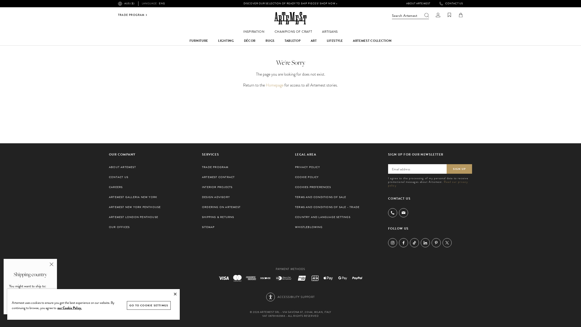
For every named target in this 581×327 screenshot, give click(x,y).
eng (153, 3)
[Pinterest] (436, 242)
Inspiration (254, 31)
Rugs (270, 40)
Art (314, 40)
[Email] (403, 213)
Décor (250, 40)
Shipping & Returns (218, 217)
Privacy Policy (307, 167)
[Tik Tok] (414, 242)
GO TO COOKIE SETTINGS (148, 305)
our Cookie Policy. (69, 307)
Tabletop (293, 40)
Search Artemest (404, 15)
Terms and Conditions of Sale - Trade (327, 207)
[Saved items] (449, 15)
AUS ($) (129, 3)
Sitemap (208, 227)
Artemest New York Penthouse (135, 207)
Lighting (226, 40)
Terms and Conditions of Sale (320, 197)
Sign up (459, 169)
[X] (447, 242)
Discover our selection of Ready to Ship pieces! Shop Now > (290, 3)
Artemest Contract (218, 177)
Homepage (274, 85)
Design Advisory (216, 197)
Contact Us (454, 3)
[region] (93, 304)
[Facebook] (403, 242)
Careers (116, 187)
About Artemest (418, 3)
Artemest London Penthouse (133, 217)
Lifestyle (335, 40)
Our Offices (119, 227)
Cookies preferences (313, 187)
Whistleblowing (309, 227)
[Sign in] (438, 15)
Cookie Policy (307, 177)
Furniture (199, 40)
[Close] (175, 294)
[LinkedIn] (425, 242)
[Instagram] (392, 242)
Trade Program (131, 15)
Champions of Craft (293, 31)
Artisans (330, 31)
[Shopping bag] (460, 15)
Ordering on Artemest (221, 207)
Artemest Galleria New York (133, 197)
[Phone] (392, 212)
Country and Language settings (322, 217)
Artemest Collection (372, 40)
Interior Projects (217, 187)
